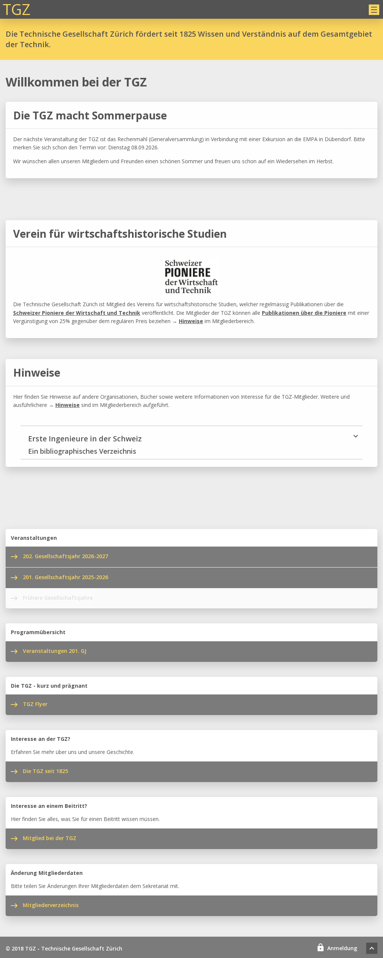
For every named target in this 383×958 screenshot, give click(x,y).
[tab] (191, 442)
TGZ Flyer (35, 704)
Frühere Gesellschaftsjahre (58, 597)
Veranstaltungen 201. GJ (54, 650)
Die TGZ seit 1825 (45, 771)
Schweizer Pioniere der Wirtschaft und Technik (76, 312)
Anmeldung (342, 948)
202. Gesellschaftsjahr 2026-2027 (65, 556)
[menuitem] (371, 948)
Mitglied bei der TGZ (49, 838)
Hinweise (191, 321)
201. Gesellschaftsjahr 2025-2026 (65, 577)
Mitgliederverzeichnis (51, 905)
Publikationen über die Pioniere (304, 312)
